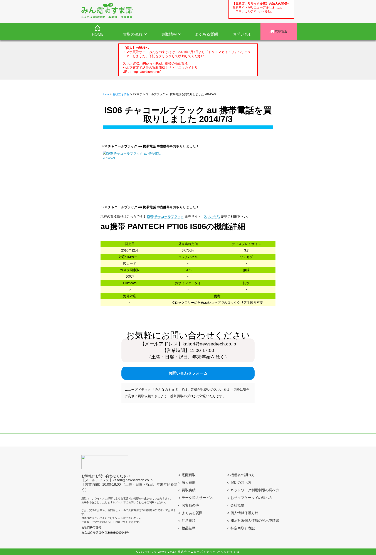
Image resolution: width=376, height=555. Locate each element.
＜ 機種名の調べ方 (240, 475)
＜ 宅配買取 (186, 475)
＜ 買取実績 (186, 490)
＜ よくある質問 (190, 513)
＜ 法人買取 (186, 482)
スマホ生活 (212, 216)
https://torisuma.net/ (147, 71)
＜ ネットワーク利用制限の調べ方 (252, 490)
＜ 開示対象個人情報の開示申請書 (252, 520)
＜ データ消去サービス (195, 498)
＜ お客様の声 (188, 505)
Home (105, 94)
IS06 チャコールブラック (165, 216)
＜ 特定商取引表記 (240, 528)
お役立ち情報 (120, 94)
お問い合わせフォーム (188, 373)
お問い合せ (242, 34)
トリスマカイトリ (185, 67)
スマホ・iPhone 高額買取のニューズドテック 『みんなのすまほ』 (107, 10)
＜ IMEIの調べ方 (238, 482)
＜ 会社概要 (235, 505)
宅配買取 (281, 31)
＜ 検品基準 (186, 528)
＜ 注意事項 (186, 520)
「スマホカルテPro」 (247, 11)
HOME (97, 34)
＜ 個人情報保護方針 (242, 513)
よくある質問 (206, 34)
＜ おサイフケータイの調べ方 (249, 498)
